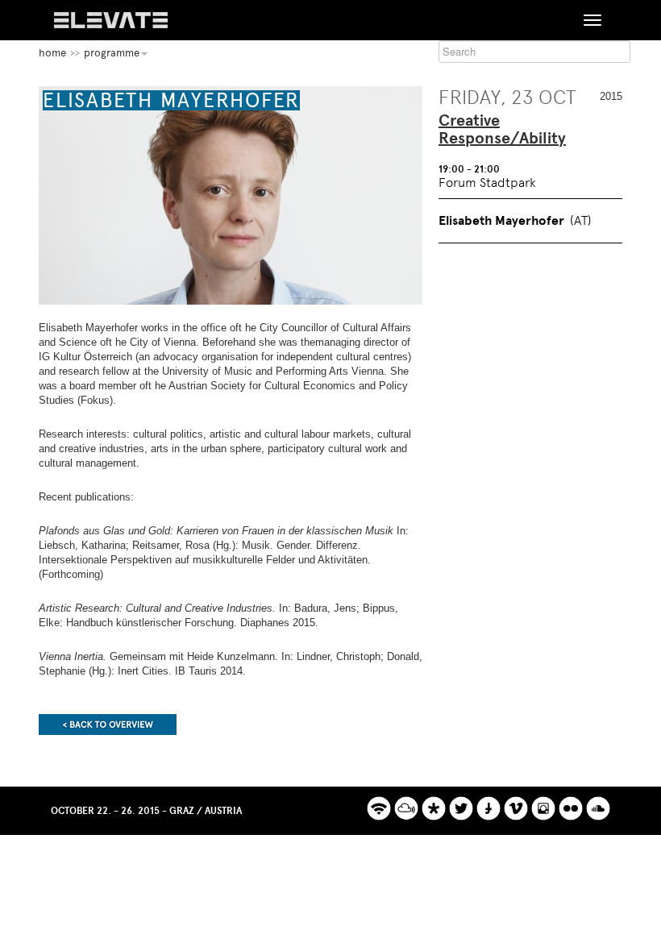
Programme (111, 53)
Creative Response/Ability (502, 129)
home (52, 53)
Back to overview (108, 724)
